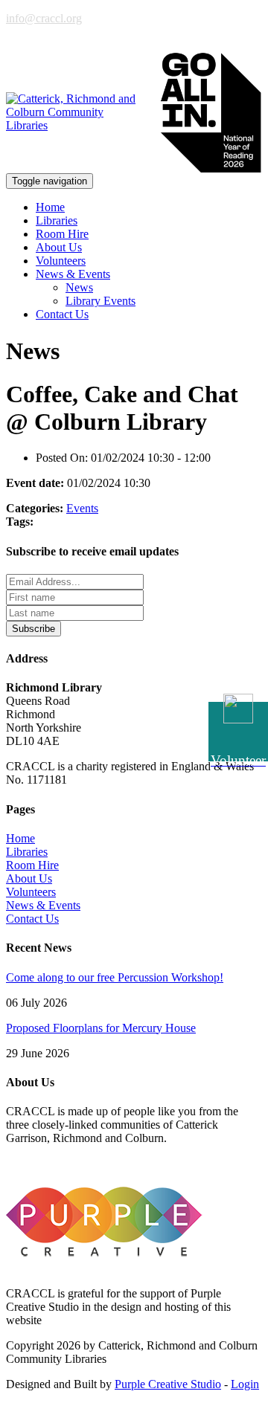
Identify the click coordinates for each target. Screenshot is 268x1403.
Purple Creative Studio (168, 1384)
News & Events (43, 905)
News (79, 287)
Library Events (100, 300)
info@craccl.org (44, 18)
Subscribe (33, 628)
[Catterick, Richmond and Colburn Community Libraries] (76, 112)
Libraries (56, 220)
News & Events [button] (73, 274)
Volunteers (61, 260)
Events (82, 508)
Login (245, 1384)
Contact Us (62, 314)
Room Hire (62, 234)
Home (50, 207)
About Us (59, 247)
